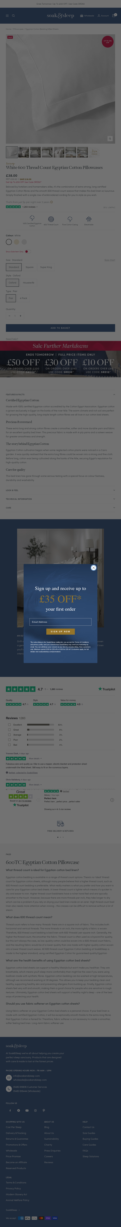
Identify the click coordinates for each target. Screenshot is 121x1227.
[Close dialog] (93, 567)
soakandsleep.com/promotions (50, 652)
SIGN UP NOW (60, 631)
